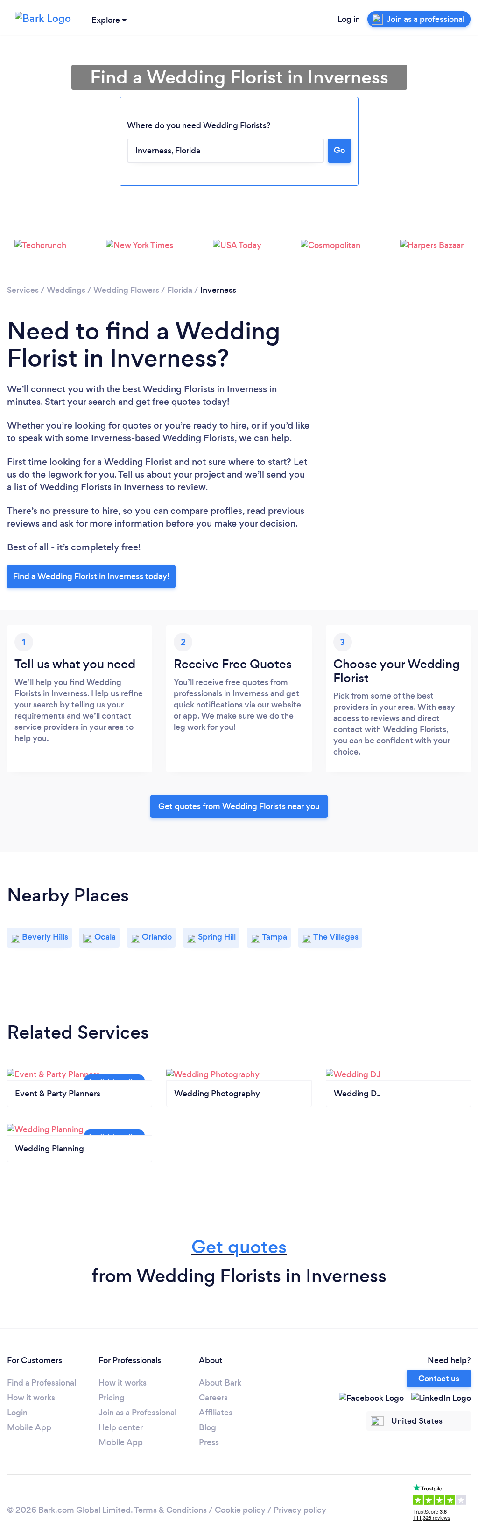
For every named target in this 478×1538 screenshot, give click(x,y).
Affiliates (215, 1412)
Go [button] (339, 150)
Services (23, 290)
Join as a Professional (137, 1412)
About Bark (220, 1382)
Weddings (66, 290)
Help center (120, 1427)
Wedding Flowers (126, 290)
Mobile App (29, 1427)
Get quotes (239, 1247)
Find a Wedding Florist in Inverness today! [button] (91, 576)
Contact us (438, 1378)
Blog (207, 1427)
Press (209, 1442)
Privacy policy (300, 1510)
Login (17, 1412)
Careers (213, 1397)
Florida (179, 290)
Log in (348, 19)
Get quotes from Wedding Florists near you (239, 806)
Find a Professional (41, 1382)
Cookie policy (240, 1510)
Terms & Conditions (170, 1510)
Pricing (111, 1397)
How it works (31, 1397)
